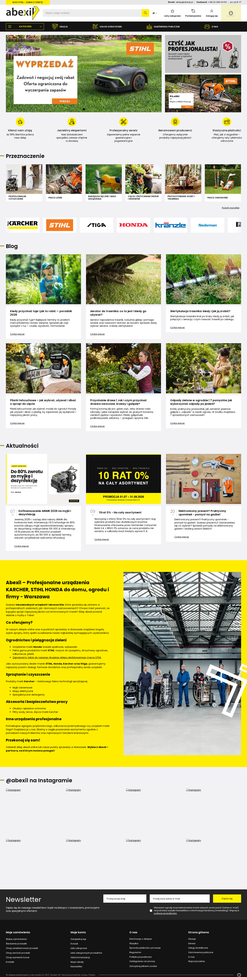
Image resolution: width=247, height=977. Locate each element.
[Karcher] (22, 225)
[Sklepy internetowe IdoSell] (239, 975)
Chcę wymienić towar (18, 957)
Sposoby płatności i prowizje (145, 948)
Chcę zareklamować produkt (22, 948)
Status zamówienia (16, 939)
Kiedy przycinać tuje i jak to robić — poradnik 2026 (41, 313)
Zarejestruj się (78, 939)
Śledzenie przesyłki (16, 943)
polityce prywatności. (165, 913)
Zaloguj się (212, 15)
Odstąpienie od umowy (142, 961)
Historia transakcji (80, 957)
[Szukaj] (145, 13)
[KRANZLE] (170, 225)
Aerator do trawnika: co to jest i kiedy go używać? (118, 313)
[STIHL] (59, 225)
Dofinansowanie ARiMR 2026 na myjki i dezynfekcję (44, 512)
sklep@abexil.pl (184, 2)
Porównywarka (193, 15)
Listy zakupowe (172, 15)
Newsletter (23, 899)
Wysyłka (133, 943)
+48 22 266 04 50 (217, 2)
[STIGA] (96, 225)
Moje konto (78, 932)
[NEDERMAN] (207, 225)
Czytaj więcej (17, 334)
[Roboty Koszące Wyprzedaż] (84, 73)
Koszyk (74, 943)
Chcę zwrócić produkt (18, 953)
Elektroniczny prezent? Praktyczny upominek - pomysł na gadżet (202, 512)
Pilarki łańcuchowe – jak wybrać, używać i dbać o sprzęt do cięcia (43, 402)
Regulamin (135, 952)
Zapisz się (227, 898)
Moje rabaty (77, 962)
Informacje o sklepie (140, 939)
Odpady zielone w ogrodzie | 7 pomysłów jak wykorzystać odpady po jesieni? (201, 402)
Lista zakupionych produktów (86, 953)
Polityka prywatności (140, 957)
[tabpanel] (84, 73)
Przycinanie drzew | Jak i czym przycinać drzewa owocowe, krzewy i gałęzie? (118, 402)
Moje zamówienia (18, 932)
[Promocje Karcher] (203, 54)
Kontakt (10, 962)
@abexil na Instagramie (39, 780)
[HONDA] (133, 225)
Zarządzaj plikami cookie (143, 966)
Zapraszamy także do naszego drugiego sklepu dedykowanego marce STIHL (57, 657)
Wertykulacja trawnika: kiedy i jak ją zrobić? (200, 311)
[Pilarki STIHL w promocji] (203, 93)
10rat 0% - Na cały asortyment (120, 512)
